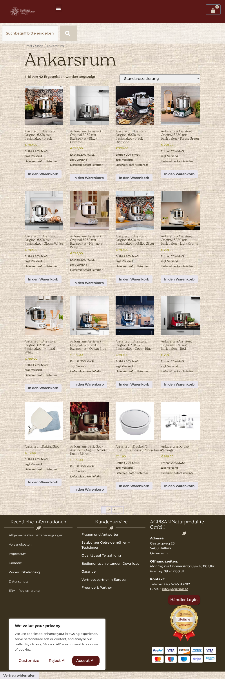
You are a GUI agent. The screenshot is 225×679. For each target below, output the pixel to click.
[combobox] (30, 33)
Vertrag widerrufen (19, 675)
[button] (58, 8)
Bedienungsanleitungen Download (111, 563)
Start (28, 46)
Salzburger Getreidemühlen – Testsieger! (106, 545)
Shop (39, 46)
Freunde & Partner (97, 587)
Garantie (15, 563)
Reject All (58, 660)
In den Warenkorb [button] (43, 174)
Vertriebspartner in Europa (104, 579)
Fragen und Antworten (100, 534)
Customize (29, 660)
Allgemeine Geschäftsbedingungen (36, 535)
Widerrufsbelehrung (24, 572)
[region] (57, 644)
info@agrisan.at (175, 589)
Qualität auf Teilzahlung (101, 555)
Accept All (86, 660)
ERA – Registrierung (24, 591)
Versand (36, 156)
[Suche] (68, 33)
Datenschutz (18, 581)
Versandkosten (20, 544)
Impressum (17, 554)
